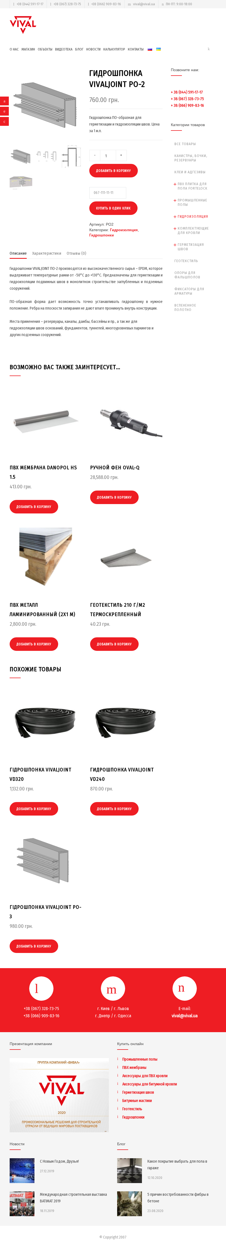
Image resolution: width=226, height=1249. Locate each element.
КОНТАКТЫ (136, 49)
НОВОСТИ (93, 49)
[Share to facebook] (4, 101)
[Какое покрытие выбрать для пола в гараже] (129, 1170)
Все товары (185, 144)
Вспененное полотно (185, 307)
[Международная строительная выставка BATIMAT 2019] (22, 1203)
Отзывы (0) (76, 253)
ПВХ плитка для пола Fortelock (193, 186)
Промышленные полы (192, 202)
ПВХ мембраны (134, 1067)
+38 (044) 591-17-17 (30, 4)
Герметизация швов (191, 247)
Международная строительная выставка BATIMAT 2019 (73, 1197)
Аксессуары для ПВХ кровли (145, 1076)
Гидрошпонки (101, 235)
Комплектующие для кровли (193, 230)
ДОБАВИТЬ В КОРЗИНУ (113, 171)
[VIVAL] (23, 24)
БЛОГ (79, 49)
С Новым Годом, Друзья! (59, 1161)
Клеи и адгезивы (190, 172)
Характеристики (46, 253)
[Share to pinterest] (4, 111)
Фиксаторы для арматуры (189, 291)
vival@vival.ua (144, 4)
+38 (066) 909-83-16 (106, 4)
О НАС (14, 49)
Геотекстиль (186, 261)
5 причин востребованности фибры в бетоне (178, 1197)
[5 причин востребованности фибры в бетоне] (129, 1203)
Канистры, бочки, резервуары (190, 158)
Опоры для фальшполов (187, 275)
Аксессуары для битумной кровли (149, 1084)
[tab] (18, 255)
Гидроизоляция (124, 230)
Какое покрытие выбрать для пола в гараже (177, 1164)
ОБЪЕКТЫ (45, 49)
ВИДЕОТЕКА (63, 49)
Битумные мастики (137, 1100)
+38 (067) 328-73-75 (67, 4)
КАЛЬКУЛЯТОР (114, 49)
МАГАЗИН (28, 49)
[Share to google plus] (4, 121)
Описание (18, 253)
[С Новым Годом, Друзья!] (22, 1170)
